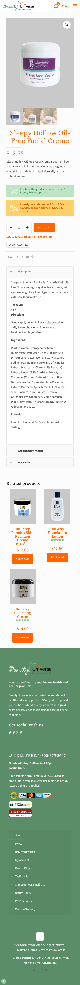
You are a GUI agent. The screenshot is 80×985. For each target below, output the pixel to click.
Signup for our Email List (30, 885)
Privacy (19, 950)
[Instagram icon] (46, 971)
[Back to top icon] (40, 936)
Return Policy (23, 893)
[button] (67, 25)
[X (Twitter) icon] (38, 971)
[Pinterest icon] (42, 971)
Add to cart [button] (22, 559)
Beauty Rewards (25, 852)
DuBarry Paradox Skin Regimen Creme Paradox (22, 536)
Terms (33, 950)
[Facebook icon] (33, 971)
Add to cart (44, 227)
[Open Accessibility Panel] (3, 981)
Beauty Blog (22, 868)
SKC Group (58, 950)
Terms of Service (42, 963)
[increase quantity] (27, 228)
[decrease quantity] (10, 228)
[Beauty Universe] (18, 6)
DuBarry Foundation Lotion (57, 532)
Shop (18, 835)
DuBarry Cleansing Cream (22, 613)
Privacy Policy (23, 901)
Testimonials (22, 876)
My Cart (19, 844)
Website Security (25, 909)
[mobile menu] (74, 6)
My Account (22, 860)
